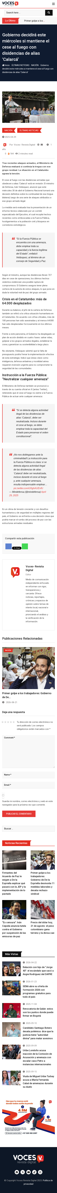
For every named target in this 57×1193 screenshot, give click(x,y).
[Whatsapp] (25, 546)
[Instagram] (40, 1172)
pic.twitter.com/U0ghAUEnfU (28, 488)
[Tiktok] (34, 1172)
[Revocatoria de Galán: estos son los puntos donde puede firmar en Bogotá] (11, 1010)
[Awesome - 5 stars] (13, 722)
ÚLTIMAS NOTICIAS (20, 65)
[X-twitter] (22, 1172)
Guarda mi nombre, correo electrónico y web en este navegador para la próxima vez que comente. (27, 803)
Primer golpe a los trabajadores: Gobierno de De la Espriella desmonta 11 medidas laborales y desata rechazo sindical (43, 883)
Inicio (7, 65)
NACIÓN (35, 65)
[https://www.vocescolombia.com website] (38, 144)
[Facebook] (17, 1172)
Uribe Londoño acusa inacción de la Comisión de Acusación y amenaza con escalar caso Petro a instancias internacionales (37, 1057)
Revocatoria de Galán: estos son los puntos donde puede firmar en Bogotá (38, 1012)
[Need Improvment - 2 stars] (5, 722)
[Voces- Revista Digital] (41, 144)
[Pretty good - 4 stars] (11, 722)
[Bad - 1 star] (2, 722)
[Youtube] (28, 1172)
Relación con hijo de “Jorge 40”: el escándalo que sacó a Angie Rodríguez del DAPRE (38, 971)
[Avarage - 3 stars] (8, 722)
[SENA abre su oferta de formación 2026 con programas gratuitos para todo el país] (11, 988)
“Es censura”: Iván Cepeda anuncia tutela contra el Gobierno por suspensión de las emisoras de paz (14, 929)
